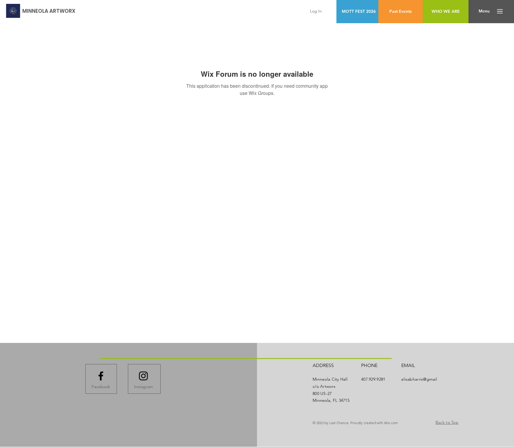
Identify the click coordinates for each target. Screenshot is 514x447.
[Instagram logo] (143, 376)
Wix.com (391, 423)
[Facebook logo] (101, 376)
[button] (484, 11)
